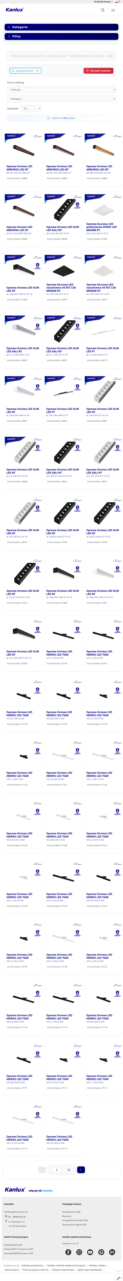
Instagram (79, 1252)
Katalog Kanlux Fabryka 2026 (75, 1220)
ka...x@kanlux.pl (17, 1216)
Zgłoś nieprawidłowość (90, 1269)
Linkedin (112, 1252)
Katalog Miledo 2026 (13, 1245)
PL (119, 1)
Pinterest (101, 1252)
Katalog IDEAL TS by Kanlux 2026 (18, 1249)
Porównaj (17, 185)
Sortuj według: (15, 82)
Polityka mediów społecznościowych (66, 1265)
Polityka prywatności (32, 1265)
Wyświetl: (12, 108)
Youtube (90, 1252)
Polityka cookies (97, 1265)
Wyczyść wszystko (100, 70)
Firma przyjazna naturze (35, 1269)
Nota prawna (12, 1269)
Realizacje (66, 1216)
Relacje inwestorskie (63, 1269)
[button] (118, 1)
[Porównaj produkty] (118, 1277)
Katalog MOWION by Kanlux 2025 (18, 1253)
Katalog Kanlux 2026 (71, 1212)
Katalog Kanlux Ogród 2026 (74, 1224)
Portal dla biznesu (102, 1)
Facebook (68, 1252)
